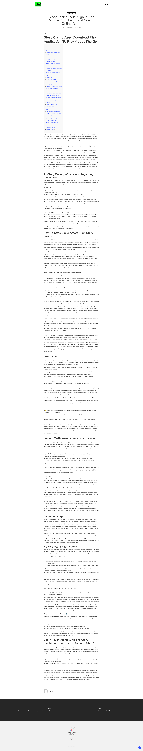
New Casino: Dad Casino (51, 100)
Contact (100, 4)
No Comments (78, 27)
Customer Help (49, 77)
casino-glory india (72, 13)
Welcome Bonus (49, 91)
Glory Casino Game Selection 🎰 (53, 125)
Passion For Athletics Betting (52, 104)
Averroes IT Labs (71, 746)
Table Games (49, 90)
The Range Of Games (50, 116)
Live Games (48, 65)
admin (64, 27)
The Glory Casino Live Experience (53, 63)
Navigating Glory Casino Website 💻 (54, 84)
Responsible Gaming (50, 127)
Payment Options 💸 (50, 129)
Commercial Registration (88, 4)
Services (80, 4)
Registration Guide (50, 106)
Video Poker (48, 75)
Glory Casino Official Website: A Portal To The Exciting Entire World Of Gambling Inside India (53, 113)
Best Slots (48, 102)
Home (72, 4)
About (76, 4)
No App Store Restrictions (51, 79)
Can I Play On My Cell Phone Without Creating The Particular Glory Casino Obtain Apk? (54, 68)
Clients (96, 4)
